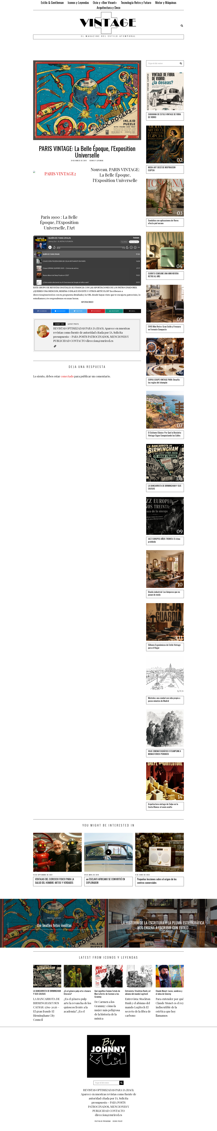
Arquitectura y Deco (108, 7)
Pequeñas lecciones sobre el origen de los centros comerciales (157, 880)
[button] (181, 63)
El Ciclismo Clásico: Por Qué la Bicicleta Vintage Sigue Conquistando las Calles (164, 434)
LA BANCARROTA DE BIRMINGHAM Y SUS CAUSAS (164, 487)
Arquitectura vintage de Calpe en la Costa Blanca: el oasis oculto (163, 805)
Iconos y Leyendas (78, 2)
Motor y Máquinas (165, 2)
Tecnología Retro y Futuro (136, 2)
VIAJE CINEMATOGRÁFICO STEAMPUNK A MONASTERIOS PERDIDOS (164, 752)
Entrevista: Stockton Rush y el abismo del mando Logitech (137, 992)
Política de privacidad (103, 1121)
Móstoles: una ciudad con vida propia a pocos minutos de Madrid (164, 699)
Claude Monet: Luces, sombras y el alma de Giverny (169, 992)
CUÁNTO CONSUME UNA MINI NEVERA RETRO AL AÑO (163, 275)
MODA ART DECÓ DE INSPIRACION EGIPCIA (161, 169)
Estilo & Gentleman (52, 2)
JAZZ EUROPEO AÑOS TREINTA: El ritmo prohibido (164, 540)
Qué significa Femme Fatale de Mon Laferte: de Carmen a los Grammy (107, 993)
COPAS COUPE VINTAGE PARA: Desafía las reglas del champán (164, 381)
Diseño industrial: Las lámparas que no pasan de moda (164, 593)
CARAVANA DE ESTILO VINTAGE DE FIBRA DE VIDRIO (164, 115)
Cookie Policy (117, 1121)
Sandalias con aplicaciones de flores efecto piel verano (163, 222)
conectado (67, 376)
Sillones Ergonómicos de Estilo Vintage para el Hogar (164, 646)
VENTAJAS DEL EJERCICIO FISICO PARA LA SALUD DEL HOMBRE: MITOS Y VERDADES (54, 880)
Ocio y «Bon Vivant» (105, 2)
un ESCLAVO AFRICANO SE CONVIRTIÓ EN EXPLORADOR (105, 880)
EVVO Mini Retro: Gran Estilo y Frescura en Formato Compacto (164, 328)
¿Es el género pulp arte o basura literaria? (77, 992)
